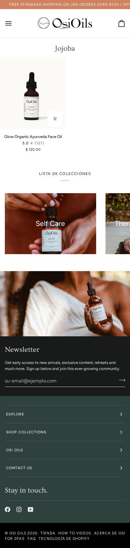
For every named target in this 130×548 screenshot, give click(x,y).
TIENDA (48, 533)
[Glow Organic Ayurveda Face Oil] (32, 93)
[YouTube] (30, 509)
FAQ (32, 538)
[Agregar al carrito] (55, 118)
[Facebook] (7, 509)
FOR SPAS (14, 538)
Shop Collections (26, 432)
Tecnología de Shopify (64, 538)
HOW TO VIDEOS (74, 533)
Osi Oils (17, 533)
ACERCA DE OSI (109, 533)
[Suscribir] (120, 380)
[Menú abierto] (14, 23)
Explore (15, 414)
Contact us (19, 468)
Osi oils (14, 450)
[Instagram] (19, 509)
